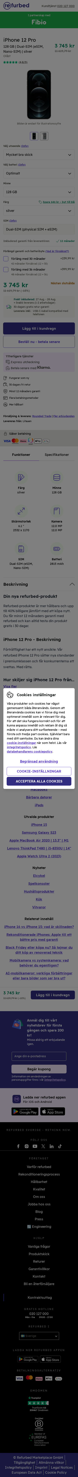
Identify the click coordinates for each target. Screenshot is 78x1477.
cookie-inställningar (21, 743)
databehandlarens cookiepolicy (29, 751)
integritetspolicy (19, 747)
